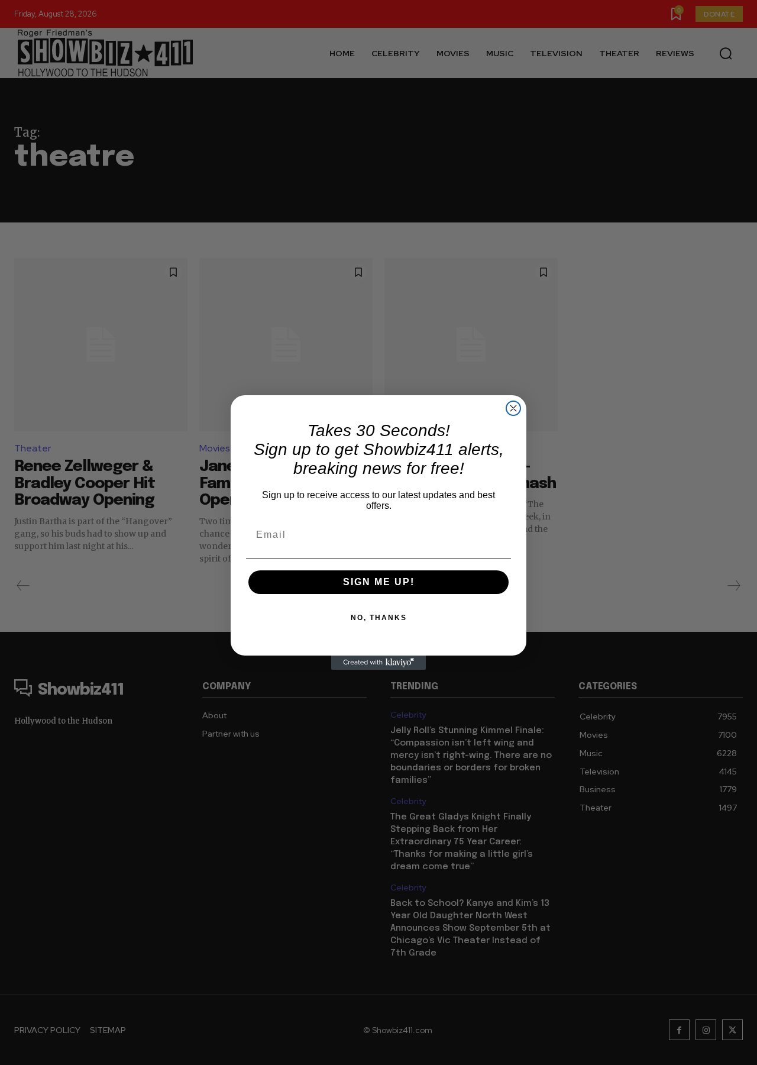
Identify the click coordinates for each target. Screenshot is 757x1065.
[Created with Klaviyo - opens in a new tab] (378, 663)
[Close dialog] (513, 408)
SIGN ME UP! (379, 582)
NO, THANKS (379, 618)
